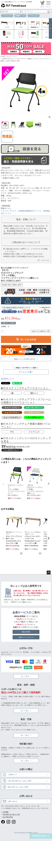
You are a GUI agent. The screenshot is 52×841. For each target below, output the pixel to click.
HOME (3, 56)
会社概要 (5, 812)
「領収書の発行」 (45, 754)
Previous (3, 484)
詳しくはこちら (43, 260)
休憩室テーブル (20, 16)
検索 (48, 11)
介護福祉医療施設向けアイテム (30, 211)
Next (48, 483)
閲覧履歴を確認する (40, 836)
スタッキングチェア (8, 211)
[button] (3, 538)
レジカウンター (7, 16)
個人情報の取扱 (8, 817)
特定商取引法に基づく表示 (11, 814)
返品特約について (8, 379)
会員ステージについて (26, 637)
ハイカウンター (34, 16)
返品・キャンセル (13, 730)
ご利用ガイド (14, 602)
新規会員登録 (26, 632)
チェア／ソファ (12, 56)
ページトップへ (49, 572)
